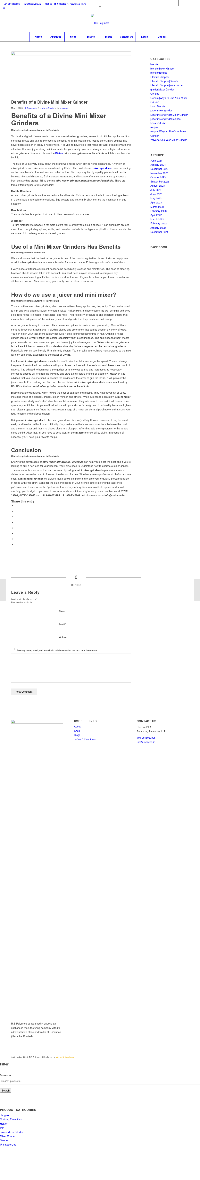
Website (63, 637)
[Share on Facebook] (16, 506)
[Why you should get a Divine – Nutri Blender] (3, 590)
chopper (4, 1115)
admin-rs (64, 108)
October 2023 (158, 177)
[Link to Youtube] (193, 3)
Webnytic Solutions (65, 1057)
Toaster (4, 1140)
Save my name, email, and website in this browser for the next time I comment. (57, 650)
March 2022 (157, 219)
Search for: (6, 1075)
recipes (154, 127)
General (154, 93)
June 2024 (156, 160)
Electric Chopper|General (164, 81)
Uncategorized (8, 1144)
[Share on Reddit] (16, 539)
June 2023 (156, 194)
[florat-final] (71, 74)
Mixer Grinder (48, 108)
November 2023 (159, 173)
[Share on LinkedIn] (16, 522)
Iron (2, 1127)
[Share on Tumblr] (16, 528)
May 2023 (156, 198)
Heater (3, 1123)
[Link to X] (187, 3)
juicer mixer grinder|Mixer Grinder (169, 115)
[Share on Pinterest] (16, 517)
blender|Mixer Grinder (162, 68)
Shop (77, 731)
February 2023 (158, 211)
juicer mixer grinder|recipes (165, 119)
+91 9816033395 (146, 737)
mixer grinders (102, 168)
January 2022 (158, 227)
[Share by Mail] (16, 545)
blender (154, 64)
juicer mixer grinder (161, 110)
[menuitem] (13, 3)
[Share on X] (16, 511)
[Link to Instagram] (181, 3)
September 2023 (159, 181)
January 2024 (158, 164)
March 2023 (157, 207)
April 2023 (156, 202)
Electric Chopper (159, 77)
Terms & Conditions (85, 739)
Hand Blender (158, 106)
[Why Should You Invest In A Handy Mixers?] (197, 590)
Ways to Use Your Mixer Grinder (168, 140)
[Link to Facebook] (175, 3)
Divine (59, 153)
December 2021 (159, 232)
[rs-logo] (100, 23)
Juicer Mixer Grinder (11, 1132)
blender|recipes (158, 72)
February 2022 (158, 223)
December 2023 (159, 169)
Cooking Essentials (11, 1119)
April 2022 (156, 215)
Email (62, 624)
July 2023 (155, 190)
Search (6, 1090)
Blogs (77, 735)
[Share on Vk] (16, 533)
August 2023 (157, 185)
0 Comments (31, 108)
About (77, 726)
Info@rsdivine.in (146, 742)
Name (62, 611)
